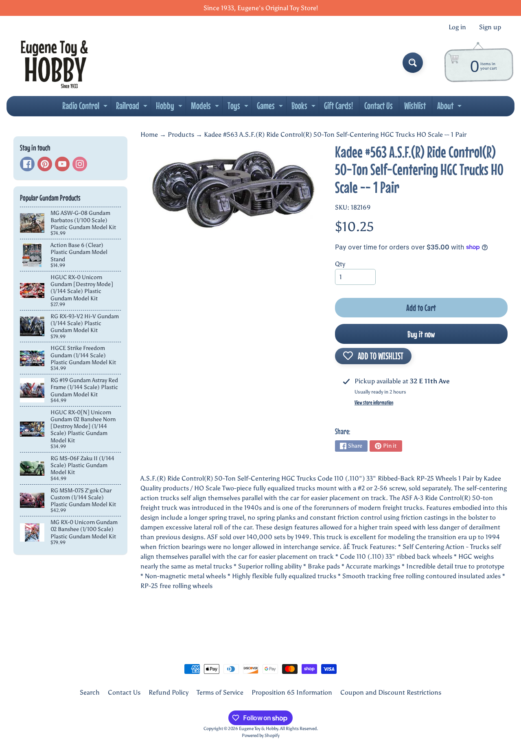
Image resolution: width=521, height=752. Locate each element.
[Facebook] (27, 164)
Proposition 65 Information (292, 692)
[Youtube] (62, 164)
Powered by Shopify (261, 735)
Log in (457, 27)
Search (90, 692)
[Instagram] (79, 164)
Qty (340, 264)
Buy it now (421, 334)
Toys (239, 108)
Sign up (490, 27)
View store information (374, 402)
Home (149, 134)
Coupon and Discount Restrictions (390, 692)
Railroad (132, 108)
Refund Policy (168, 692)
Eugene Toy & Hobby (258, 728)
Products (181, 134)
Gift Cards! (338, 105)
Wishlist (415, 105)
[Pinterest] (44, 164)
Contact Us (378, 105)
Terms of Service (220, 692)
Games (271, 108)
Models (206, 108)
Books (304, 108)
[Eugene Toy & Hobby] (54, 62)
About (450, 108)
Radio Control (85, 108)
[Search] (413, 62)
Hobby (170, 108)
